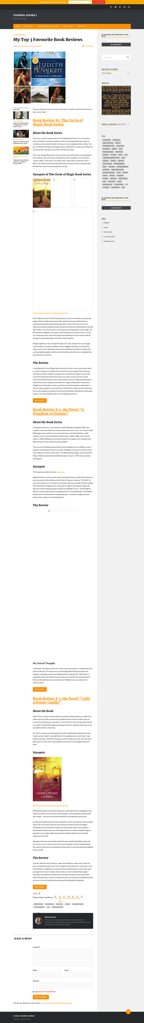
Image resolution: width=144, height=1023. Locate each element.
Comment (36, 947)
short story (123, 178)
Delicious (106, 148)
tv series (106, 187)
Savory (105, 178)
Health (113, 160)
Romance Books (57, 907)
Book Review (38, 904)
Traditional (119, 184)
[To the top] (128, 1011)
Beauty (118, 143)
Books (67, 904)
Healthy (121, 160)
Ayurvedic (116, 140)
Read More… (40, 689)
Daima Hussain (25, 46)
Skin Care (112, 181)
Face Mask (119, 151)
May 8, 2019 (37, 46)
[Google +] (120, 7)
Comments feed (109, 236)
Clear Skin (120, 145)
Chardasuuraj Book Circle (48, 26)
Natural (112, 166)
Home (17, 26)
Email (66, 970)
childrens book (77, 904)
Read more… (40, 400)
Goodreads (60, 472)
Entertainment (19, 35)
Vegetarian (115, 187)
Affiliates (81, 26)
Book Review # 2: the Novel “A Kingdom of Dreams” (58, 412)
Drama (114, 148)
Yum (123, 187)
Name (35, 970)
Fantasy (105, 154)
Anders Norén (25, 1019)
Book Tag (59, 904)
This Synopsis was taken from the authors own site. (51, 313)
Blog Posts (28, 26)
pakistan (106, 169)
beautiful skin (108, 143)
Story (119, 181)
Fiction (113, 154)
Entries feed (108, 232)
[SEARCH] (128, 57)
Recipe (105, 175)
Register (107, 222)
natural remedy (122, 166)
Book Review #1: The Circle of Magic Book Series (58, 122)
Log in (106, 227)
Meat (104, 166)
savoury (113, 178)
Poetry (125, 172)
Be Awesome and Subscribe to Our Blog (53, 2)
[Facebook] (111, 7)
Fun (48, 907)
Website (36, 981)
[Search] (129, 7)
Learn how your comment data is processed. (56, 1003)
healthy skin (107, 163)
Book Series (50, 904)
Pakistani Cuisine (117, 169)
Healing (105, 160)
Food (120, 154)
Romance (120, 175)
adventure (106, 140)
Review (112, 175)
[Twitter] (115, 7)
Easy (120, 148)
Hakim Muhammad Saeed (111, 157)
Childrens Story (108, 145)
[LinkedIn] (124, 7)
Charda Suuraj (25, 15)
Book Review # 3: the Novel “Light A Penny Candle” (61, 700)
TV (126, 184)
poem (118, 172)
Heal (123, 157)
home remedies (119, 163)
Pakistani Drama (108, 172)
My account (68, 26)
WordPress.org (109, 241)
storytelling (107, 184)
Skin (104, 181)
